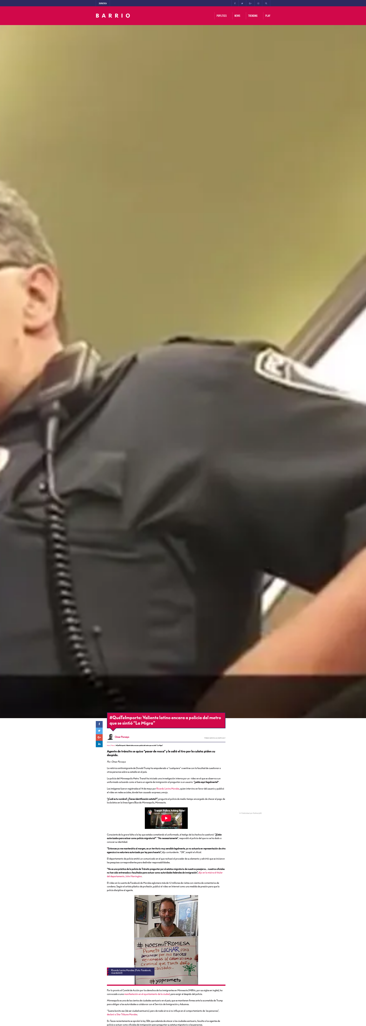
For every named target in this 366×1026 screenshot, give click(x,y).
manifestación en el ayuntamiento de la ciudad (147, 994)
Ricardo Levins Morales (167, 788)
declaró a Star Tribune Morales (122, 1014)
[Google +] (250, 3)
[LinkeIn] (99, 744)
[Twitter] (242, 3)
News (113, 745)
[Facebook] (234, 3)
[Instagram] (258, 3)
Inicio (108, 745)
